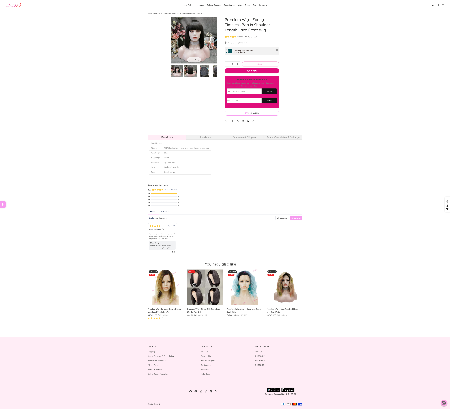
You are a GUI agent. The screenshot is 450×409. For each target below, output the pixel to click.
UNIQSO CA (260, 360)
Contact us (263, 5)
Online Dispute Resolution (158, 374)
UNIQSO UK (259, 356)
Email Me (269, 100)
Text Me (269, 91)
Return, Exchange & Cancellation (161, 356)
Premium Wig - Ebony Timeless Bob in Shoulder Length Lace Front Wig (179, 13)
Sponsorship (206, 356)
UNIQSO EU (259, 365)
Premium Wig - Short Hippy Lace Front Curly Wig (244, 310)
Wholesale (205, 369)
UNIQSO (157, 404)
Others (247, 5)
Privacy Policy (153, 365)
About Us (258, 351)
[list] (194, 40)
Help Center (206, 374)
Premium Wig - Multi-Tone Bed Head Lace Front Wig (282, 310)
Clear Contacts (229, 5)
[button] (444, 403)
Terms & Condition (155, 369)
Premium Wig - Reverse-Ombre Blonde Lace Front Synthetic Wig (164, 310)
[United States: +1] (229, 91)
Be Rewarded (206, 365)
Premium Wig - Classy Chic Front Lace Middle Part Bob (203, 310)
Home (150, 13)
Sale (254, 5)
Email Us (204, 351)
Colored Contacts (214, 5)
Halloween (200, 5)
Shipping (151, 351)
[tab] (167, 137)
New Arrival (188, 5)
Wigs (240, 5)
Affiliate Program (208, 360)
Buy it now (252, 71)
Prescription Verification (157, 360)
